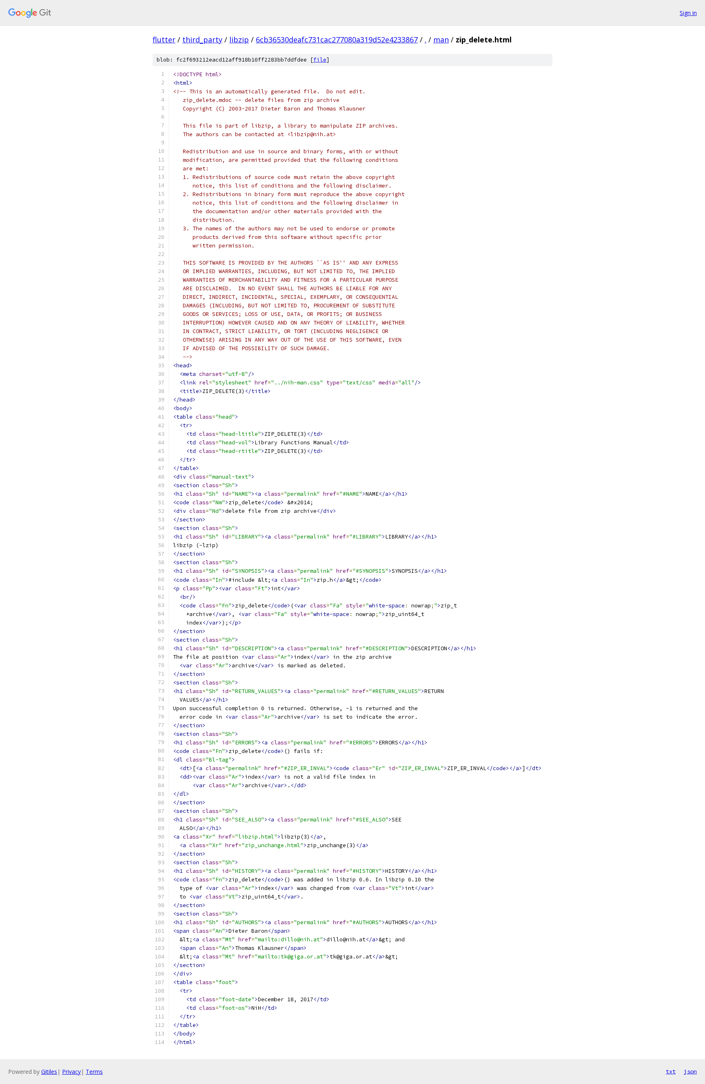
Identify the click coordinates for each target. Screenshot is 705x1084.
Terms (94, 1071)
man (441, 39)
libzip (239, 39)
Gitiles (49, 1071)
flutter (164, 39)
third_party (202, 39)
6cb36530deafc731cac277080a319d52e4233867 (337, 39)
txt (671, 1071)
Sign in (688, 13)
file (319, 59)
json (690, 1071)
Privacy (71, 1071)
